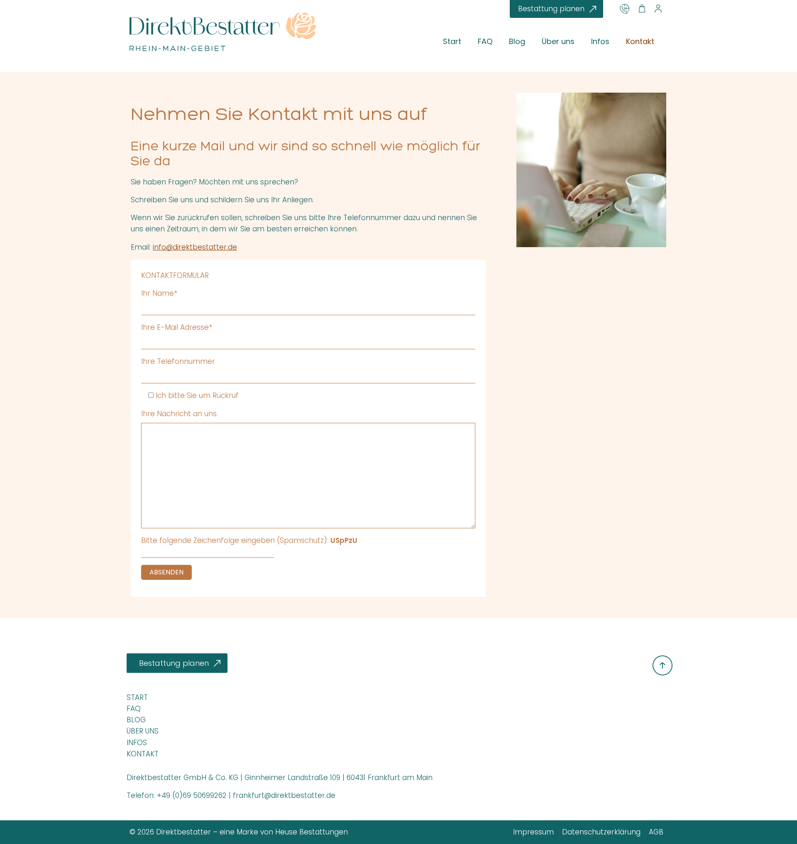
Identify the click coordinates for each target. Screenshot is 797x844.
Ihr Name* (159, 293)
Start (452, 41)
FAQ (485, 41)
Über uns (558, 41)
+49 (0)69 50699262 (192, 795)
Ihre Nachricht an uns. (179, 414)
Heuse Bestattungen (311, 832)
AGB (656, 832)
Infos (600, 41)
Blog (517, 41)
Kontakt (640, 41)
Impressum (533, 832)
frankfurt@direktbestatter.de (284, 795)
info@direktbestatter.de (195, 247)
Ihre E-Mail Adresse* (176, 327)
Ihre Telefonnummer (178, 361)
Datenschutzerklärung (601, 832)
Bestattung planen (551, 9)
